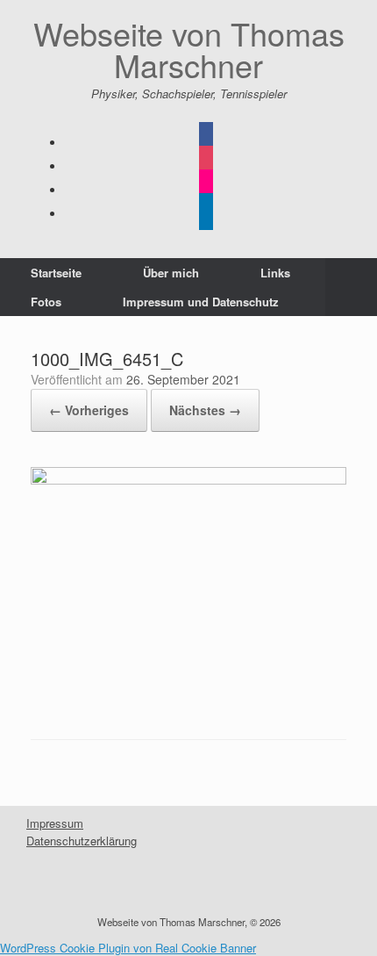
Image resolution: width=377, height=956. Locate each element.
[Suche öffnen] (351, 287)
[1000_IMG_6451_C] (188, 479)
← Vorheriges (89, 410)
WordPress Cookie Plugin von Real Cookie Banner (128, 947)
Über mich (171, 272)
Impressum (54, 823)
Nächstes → (205, 410)
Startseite (56, 272)
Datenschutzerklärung (81, 840)
